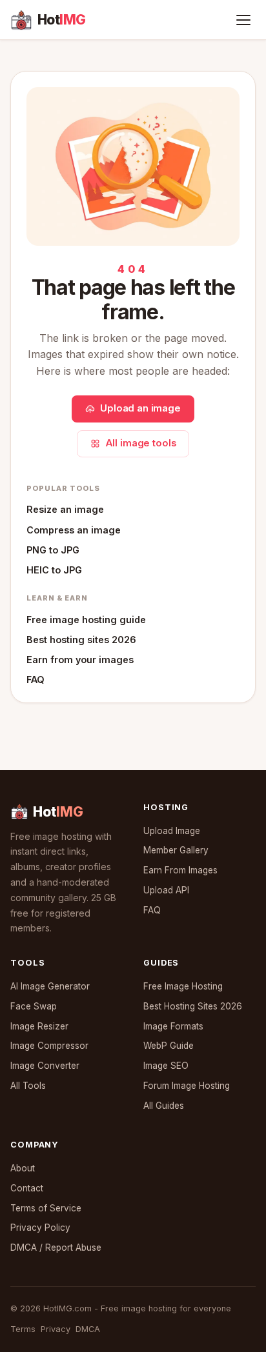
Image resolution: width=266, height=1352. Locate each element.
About (22, 1168)
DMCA (88, 1329)
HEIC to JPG (54, 569)
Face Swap (33, 1006)
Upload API (166, 890)
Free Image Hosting (183, 986)
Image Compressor (49, 1045)
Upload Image (171, 831)
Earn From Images (180, 870)
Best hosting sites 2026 (81, 639)
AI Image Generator (50, 986)
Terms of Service (45, 1208)
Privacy (55, 1329)
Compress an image (73, 529)
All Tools (28, 1085)
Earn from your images (80, 659)
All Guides (163, 1105)
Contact (26, 1188)
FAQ (35, 679)
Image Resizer (39, 1026)
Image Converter (44, 1065)
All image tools (140, 443)
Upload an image (140, 408)
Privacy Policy (40, 1227)
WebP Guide (168, 1045)
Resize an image (65, 509)
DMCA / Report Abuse (55, 1247)
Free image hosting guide (86, 619)
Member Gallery (176, 850)
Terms (23, 1329)
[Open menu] (243, 20)
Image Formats (173, 1026)
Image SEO (166, 1065)
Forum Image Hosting (186, 1085)
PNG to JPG (52, 549)
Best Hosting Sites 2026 (192, 1006)
